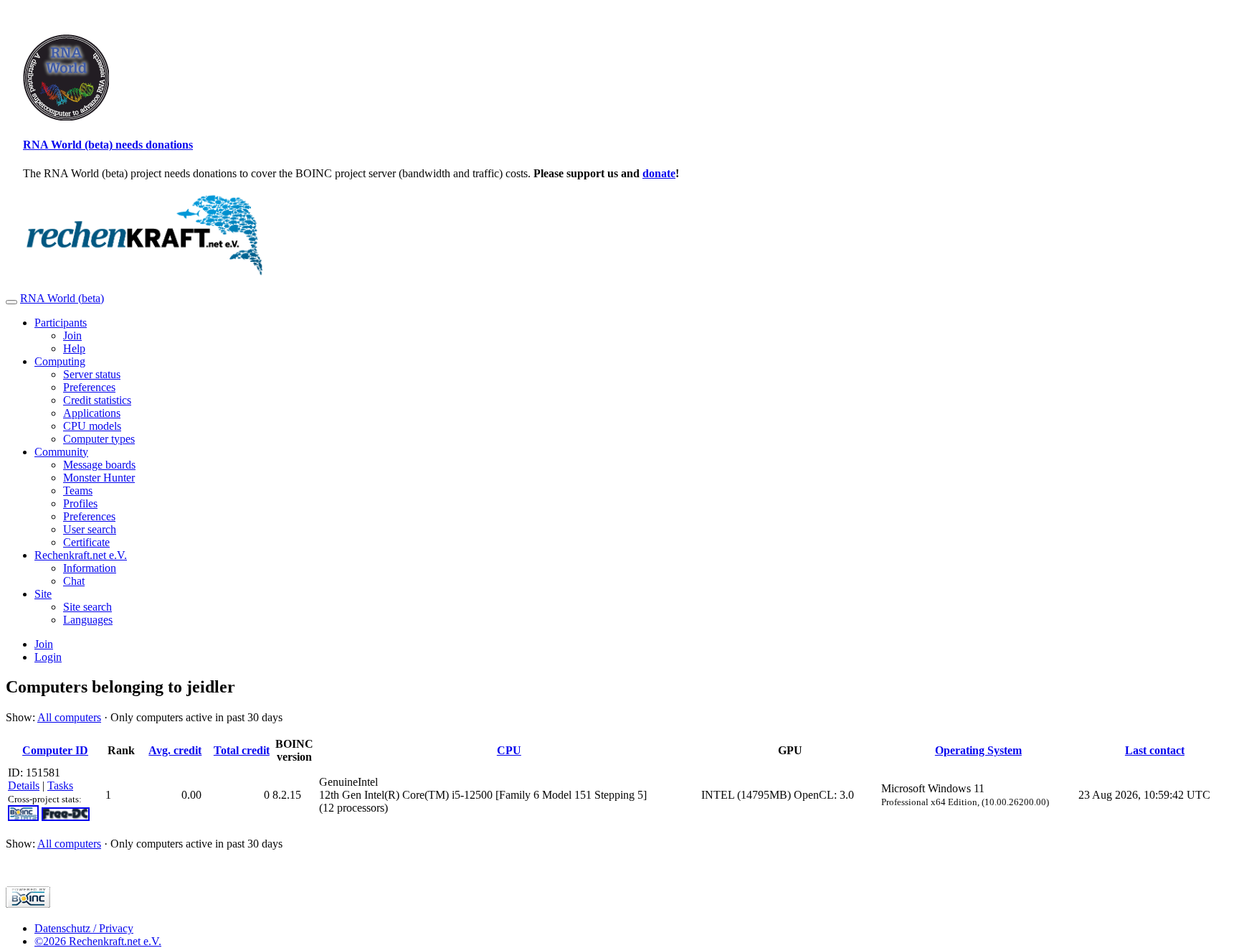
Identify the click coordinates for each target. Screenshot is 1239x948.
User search (89, 529)
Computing (59, 361)
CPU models (92, 426)
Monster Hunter (99, 477)
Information (89, 568)
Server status (91, 374)
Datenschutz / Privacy (83, 928)
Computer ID (55, 750)
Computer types (99, 439)
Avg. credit (174, 750)
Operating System (978, 750)
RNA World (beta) (62, 298)
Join (72, 335)
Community (61, 452)
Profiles (80, 503)
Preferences (89, 387)
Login (48, 657)
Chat (74, 581)
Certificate (86, 542)
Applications (91, 413)
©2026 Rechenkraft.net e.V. (97, 941)
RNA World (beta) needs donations (108, 145)
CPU (509, 750)
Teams (77, 490)
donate (658, 173)
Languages (88, 620)
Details (23, 785)
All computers (69, 717)
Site (43, 594)
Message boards (99, 465)
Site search (87, 607)
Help (74, 348)
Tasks (60, 785)
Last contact (1155, 750)
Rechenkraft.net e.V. (80, 555)
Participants (60, 322)
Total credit (242, 750)
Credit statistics (97, 400)
